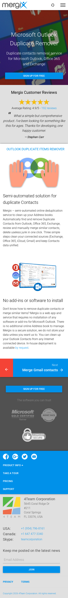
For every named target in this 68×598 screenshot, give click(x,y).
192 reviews (49, 108)
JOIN (31, 569)
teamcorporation (31, 539)
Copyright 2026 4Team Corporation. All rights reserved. (29, 593)
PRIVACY (8, 581)
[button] (13, 465)
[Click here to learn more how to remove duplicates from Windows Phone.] (6, 368)
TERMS (25, 581)
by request (21, 347)
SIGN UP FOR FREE (34, 75)
